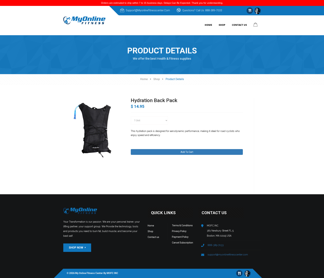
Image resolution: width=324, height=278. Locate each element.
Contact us (153, 237)
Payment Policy (180, 237)
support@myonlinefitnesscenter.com (148, 10)
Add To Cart (187, 152)
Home (144, 79)
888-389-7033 (213, 10)
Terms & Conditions (182, 225)
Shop (156, 79)
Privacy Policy (179, 231)
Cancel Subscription (182, 242)
